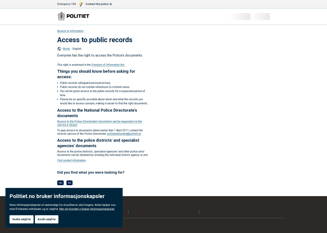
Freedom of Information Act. (108, 64)
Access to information (70, 31)
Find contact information (71, 160)
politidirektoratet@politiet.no (124, 133)
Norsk (66, 48)
